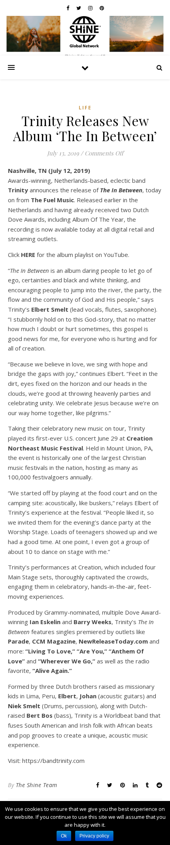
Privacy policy (94, 836)
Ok (64, 836)
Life (85, 107)
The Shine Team (36, 785)
